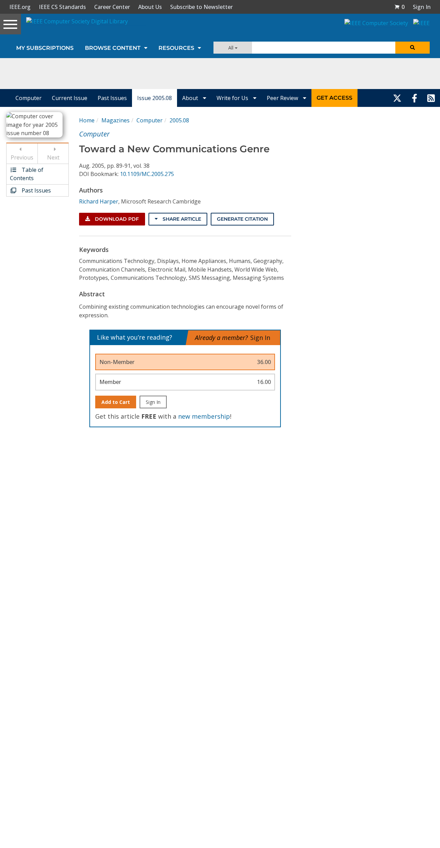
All (231, 47)
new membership (204, 416)
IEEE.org (20, 7)
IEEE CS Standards (62, 7)
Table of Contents (26, 174)
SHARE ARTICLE (181, 219)
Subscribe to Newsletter (201, 7)
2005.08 (179, 120)
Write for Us (233, 98)
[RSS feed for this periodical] (431, 98)
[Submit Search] (412, 48)
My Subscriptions (45, 48)
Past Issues (112, 98)
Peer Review (283, 98)
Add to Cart (115, 402)
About (190, 98)
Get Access (334, 98)
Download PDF (116, 219)
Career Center (112, 7)
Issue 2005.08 (154, 98)
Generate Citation (242, 219)
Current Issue (69, 98)
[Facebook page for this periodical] (414, 98)
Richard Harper (98, 201)
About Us (150, 7)
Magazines (115, 120)
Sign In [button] (422, 7)
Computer (28, 98)
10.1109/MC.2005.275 (147, 174)
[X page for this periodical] (397, 98)
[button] (399, 7)
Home (87, 120)
